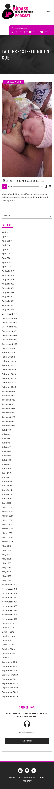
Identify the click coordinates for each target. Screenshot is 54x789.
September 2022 (10, 683)
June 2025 (7, 494)
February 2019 (8, 357)
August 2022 (8, 292)
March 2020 (8, 515)
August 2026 (8, 309)
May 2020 (6, 554)
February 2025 (9, 382)
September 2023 (10, 687)
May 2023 (6, 567)
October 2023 (8, 649)
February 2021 (13, 82)
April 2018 (6, 232)
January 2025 (8, 421)
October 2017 (8, 623)
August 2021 (8, 288)
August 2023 (8, 296)
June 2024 (7, 490)
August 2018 (8, 275)
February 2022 (9, 369)
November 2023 (9, 610)
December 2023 (9, 339)
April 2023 (7, 253)
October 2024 (8, 653)
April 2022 (7, 249)
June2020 (6, 503)
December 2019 (9, 322)
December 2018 (9, 318)
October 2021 (8, 640)
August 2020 (8, 283)
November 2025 (9, 619)
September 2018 (9, 666)
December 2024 (9, 344)
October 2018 (8, 627)
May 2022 (6, 563)
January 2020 (8, 399)
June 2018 (7, 468)
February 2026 (9, 387)
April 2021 (6, 245)
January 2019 (8, 395)
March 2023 (8, 528)
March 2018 (7, 507)
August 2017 (8, 271)
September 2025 (10, 696)
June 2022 (7, 481)
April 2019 (6, 236)
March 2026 (8, 541)
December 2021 (9, 331)
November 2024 (9, 614)
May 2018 (6, 546)
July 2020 (6, 438)
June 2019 (6, 473)
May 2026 (6, 580)
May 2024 (6, 571)
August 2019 (8, 279)
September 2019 (9, 670)
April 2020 (7, 240)
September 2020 (10, 674)
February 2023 (9, 374)
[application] (27, 186)
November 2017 (9, 584)
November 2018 (9, 589)
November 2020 (9, 597)
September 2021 (9, 679)
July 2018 (6, 430)
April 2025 (7, 262)
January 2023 (8, 412)
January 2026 (8, 425)
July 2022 (6, 447)
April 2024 (7, 258)
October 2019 (8, 632)
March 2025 (7, 537)
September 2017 (9, 662)
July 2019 (6, 434)
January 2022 (8, 408)
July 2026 (6, 464)
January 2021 (8, 404)
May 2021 (6, 558)
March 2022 (7, 524)
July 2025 (6, 460)
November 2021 (9, 601)
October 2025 (8, 657)
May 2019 (6, 550)
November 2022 (9, 606)
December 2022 (9, 335)
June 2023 (7, 485)
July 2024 (6, 455)
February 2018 (8, 352)
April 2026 (7, 266)
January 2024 (8, 417)
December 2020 (9, 326)
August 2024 (8, 301)
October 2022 (8, 644)
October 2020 (8, 636)
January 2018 (8, 391)
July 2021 (6, 442)
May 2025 (6, 576)
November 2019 (9, 593)
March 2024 (7, 533)
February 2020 (9, 361)
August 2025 (8, 305)
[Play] (4, 186)
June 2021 (6, 477)
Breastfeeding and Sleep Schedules (25, 180)
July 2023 (6, 451)
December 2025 (9, 348)
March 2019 (7, 511)
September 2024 (10, 692)
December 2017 (9, 314)
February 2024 (9, 378)
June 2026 (7, 498)
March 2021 (7, 520)
